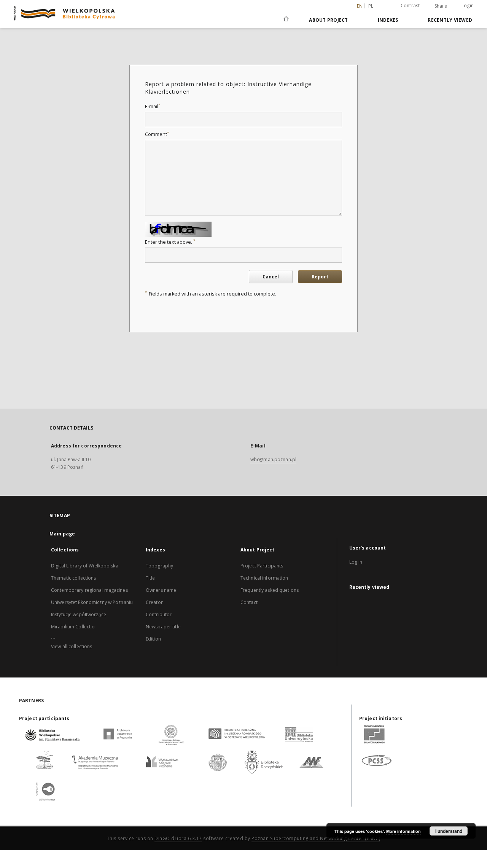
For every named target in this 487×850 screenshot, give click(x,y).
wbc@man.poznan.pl (273, 459)
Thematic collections (73, 578)
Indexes (388, 20)
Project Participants (261, 565)
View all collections (71, 646)
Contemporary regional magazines (89, 590)
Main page (62, 533)
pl (371, 5)
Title (150, 578)
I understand (448, 831)
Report (320, 276)
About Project (328, 20)
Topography (159, 565)
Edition (153, 639)
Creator (154, 602)
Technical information (264, 578)
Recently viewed (450, 20)
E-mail (152, 106)
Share (440, 6)
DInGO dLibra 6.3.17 (178, 838)
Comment (157, 134)
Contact (249, 602)
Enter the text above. (170, 242)
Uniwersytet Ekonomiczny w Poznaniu (92, 602)
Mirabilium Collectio (73, 626)
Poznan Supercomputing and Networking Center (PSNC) (315, 838)
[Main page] (285, 19)
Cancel (271, 276)
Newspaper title (163, 626)
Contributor (159, 614)
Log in (356, 562)
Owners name (161, 590)
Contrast (410, 5)
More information (403, 831)
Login (468, 5)
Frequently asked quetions (269, 590)
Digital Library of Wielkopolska (84, 565)
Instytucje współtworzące (78, 614)
